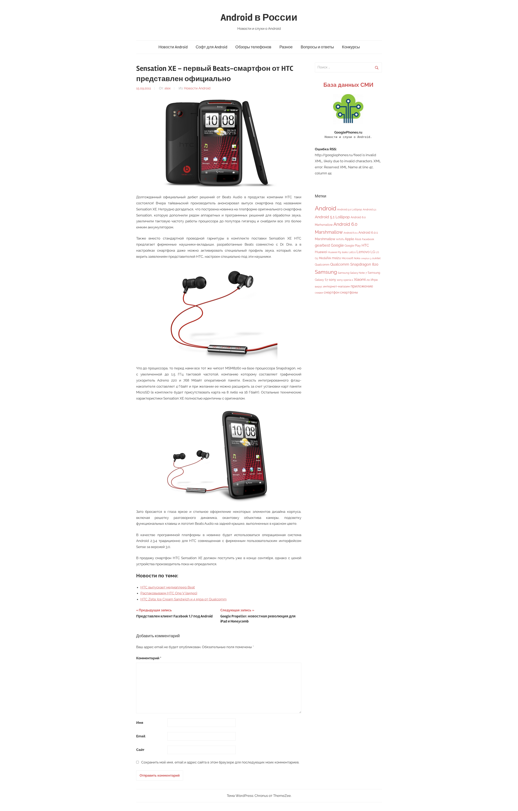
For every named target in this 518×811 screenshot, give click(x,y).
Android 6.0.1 (351, 232)
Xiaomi (360, 279)
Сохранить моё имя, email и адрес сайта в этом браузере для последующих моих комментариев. (220, 762)
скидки (319, 292)
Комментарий (148, 658)
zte (368, 280)
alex (168, 88)
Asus (358, 239)
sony (332, 280)
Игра (374, 280)
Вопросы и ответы (317, 47)
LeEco (352, 252)
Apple (349, 239)
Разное (286, 47)
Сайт (140, 750)
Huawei (321, 252)
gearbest (322, 245)
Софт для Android (211, 47)
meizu (336, 258)
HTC (365, 245)
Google (337, 245)
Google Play (353, 245)
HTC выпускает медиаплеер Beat (167, 587)
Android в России (259, 17)
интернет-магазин (336, 286)
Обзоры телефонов (253, 47)
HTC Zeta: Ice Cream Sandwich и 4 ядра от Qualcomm (183, 599)
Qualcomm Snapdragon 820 (354, 264)
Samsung (326, 272)
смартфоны (349, 292)
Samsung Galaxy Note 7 (352, 272)
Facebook (368, 239)
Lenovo (363, 252)
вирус (318, 286)
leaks (345, 252)
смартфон (331, 292)
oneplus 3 (366, 258)
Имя (139, 723)
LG (372, 252)
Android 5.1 (369, 209)
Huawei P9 (334, 252)
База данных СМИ (348, 85)
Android (325, 208)
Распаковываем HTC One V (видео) (168, 593)
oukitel (376, 258)
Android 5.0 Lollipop (349, 209)
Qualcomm (322, 264)
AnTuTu (340, 239)
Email (140, 736)
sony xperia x (345, 279)
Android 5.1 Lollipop (332, 217)
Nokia (357, 258)
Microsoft (347, 258)
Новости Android (173, 47)
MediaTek (325, 258)
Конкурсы (351, 47)
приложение (362, 286)
